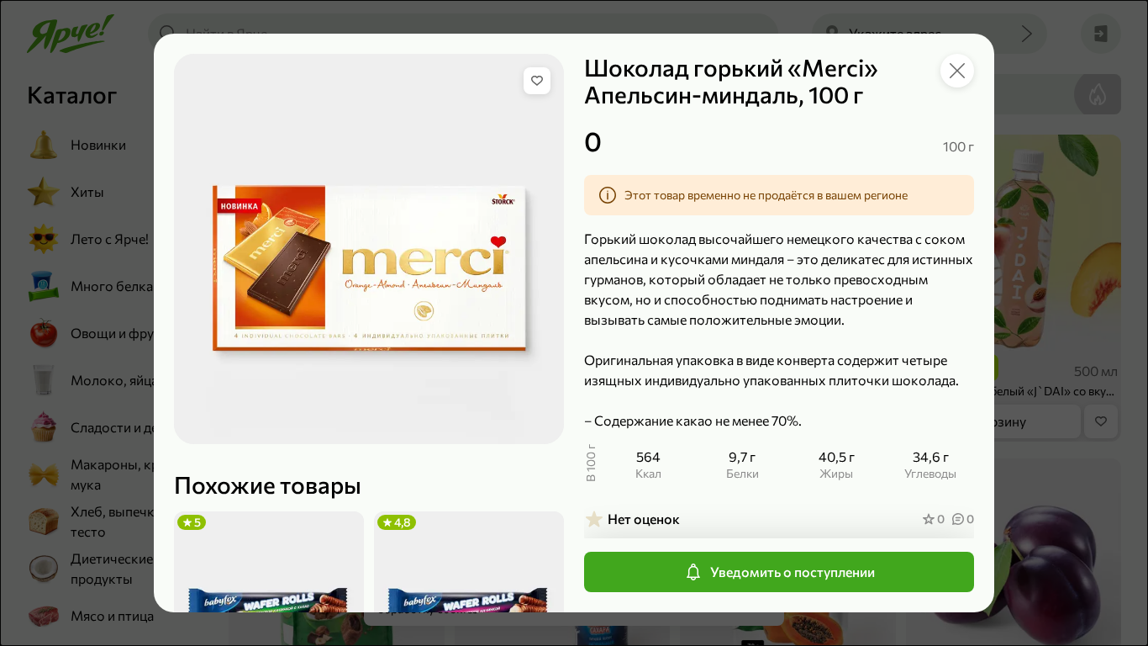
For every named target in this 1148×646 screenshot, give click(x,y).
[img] (537, 80)
